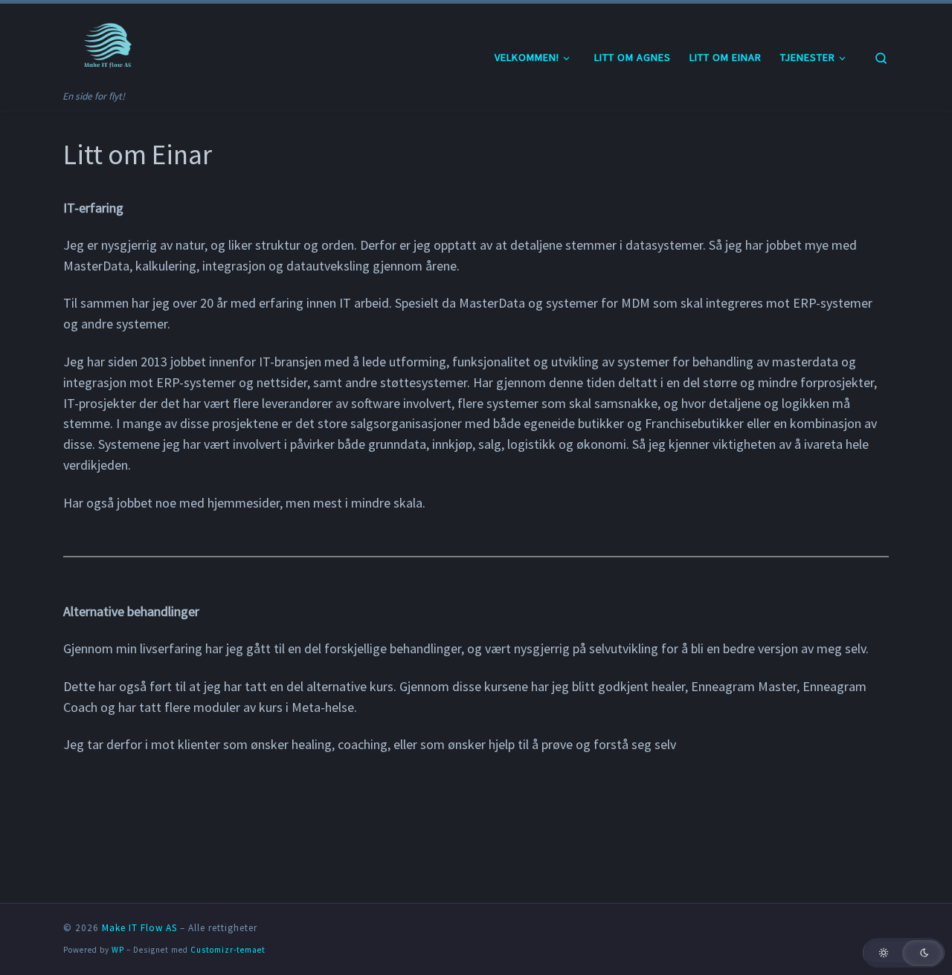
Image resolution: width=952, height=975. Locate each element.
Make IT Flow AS (139, 927)
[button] (904, 953)
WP (118, 950)
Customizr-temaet (228, 950)
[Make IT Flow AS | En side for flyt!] (109, 45)
